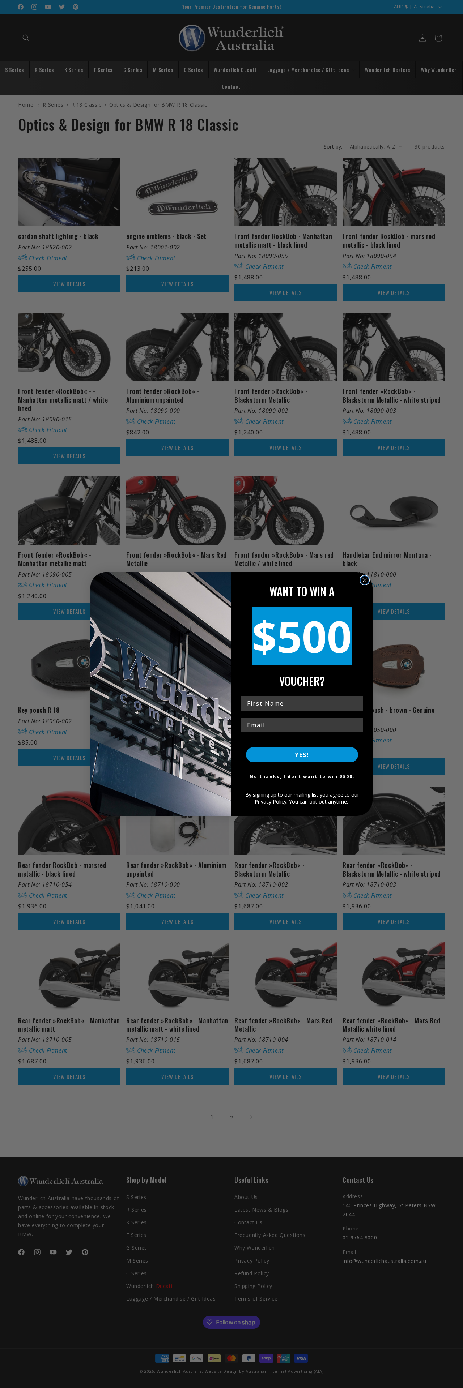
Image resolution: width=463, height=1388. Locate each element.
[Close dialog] (364, 580)
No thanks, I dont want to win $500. (302, 777)
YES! (302, 755)
